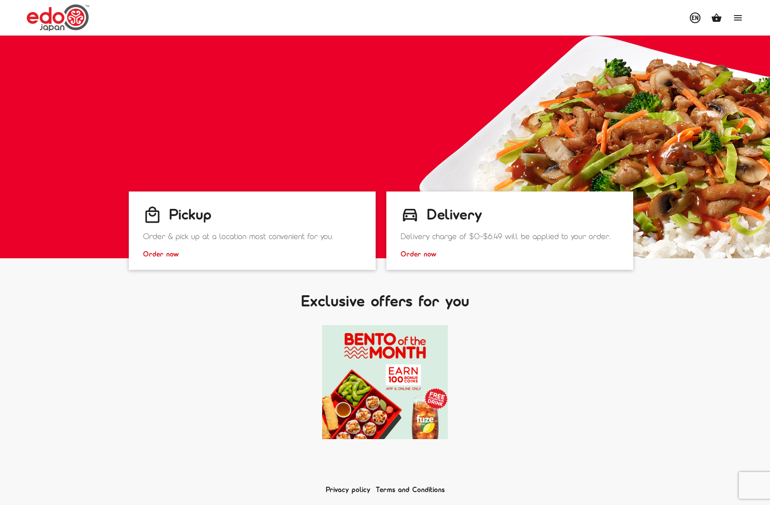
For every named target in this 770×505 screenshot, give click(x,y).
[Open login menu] (738, 17)
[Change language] (695, 17)
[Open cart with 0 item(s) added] (716, 17)
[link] (252, 230)
